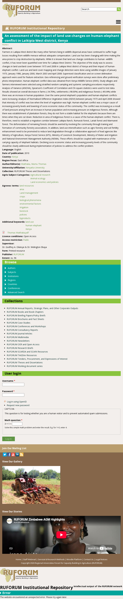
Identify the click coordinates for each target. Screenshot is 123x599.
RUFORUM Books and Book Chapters (25, 311)
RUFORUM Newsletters (18, 340)
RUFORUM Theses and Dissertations (25, 362)
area (22, 189)
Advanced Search (16, 292)
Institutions (13, 276)
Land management (29, 192)
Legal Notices (101, 559)
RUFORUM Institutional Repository (37, 28)
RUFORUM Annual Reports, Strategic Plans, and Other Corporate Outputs (42, 308)
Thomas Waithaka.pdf (18, 232)
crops (22, 196)
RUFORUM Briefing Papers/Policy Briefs (26, 315)
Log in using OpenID (17, 401)
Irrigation (24, 207)
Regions (12, 280)
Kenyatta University (35, 167)
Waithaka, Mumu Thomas (33, 164)
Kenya (15, 156)
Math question (13, 420)
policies (23, 214)
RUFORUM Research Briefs (20, 348)
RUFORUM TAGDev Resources (22, 355)
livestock (24, 211)
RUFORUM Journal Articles (19, 333)
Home (5, 44)
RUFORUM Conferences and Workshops (26, 326)
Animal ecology (37, 178)
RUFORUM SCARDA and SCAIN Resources (27, 351)
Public (26, 239)
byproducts (25, 218)
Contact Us (88, 559)
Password (8, 391)
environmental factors (30, 203)
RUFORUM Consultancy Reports (22, 329)
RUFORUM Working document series (25, 366)
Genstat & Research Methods (51, 559)
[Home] (31, 10)
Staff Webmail (29, 559)
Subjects (12, 272)
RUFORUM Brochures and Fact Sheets (25, 319)
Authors (11, 268)
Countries (12, 284)
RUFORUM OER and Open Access (23, 344)
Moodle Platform (74, 559)
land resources (27, 185)
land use (30, 221)
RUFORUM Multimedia (18, 337)
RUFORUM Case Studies (18, 322)
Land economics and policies (44, 182)
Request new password (18, 405)
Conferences (14, 288)
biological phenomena (30, 200)
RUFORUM (19, 254)
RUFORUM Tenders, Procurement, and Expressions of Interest (37, 358)
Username (8, 380)
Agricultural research (40, 174)
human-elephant (34, 225)
